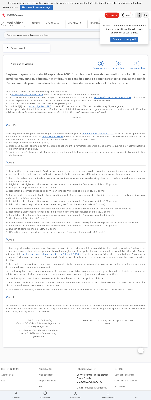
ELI (40, 386)
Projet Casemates (47, 380)
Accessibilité (120, 386)
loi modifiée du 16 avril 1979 (27, 94)
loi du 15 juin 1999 (52, 136)
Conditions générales (124, 374)
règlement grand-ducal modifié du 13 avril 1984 (50, 254)
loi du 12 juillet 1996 (40, 106)
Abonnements (7, 374)
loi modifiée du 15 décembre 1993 (112, 97)
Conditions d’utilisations (125, 380)
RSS (3, 380)
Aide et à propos (47, 374)
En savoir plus (10, 7)
